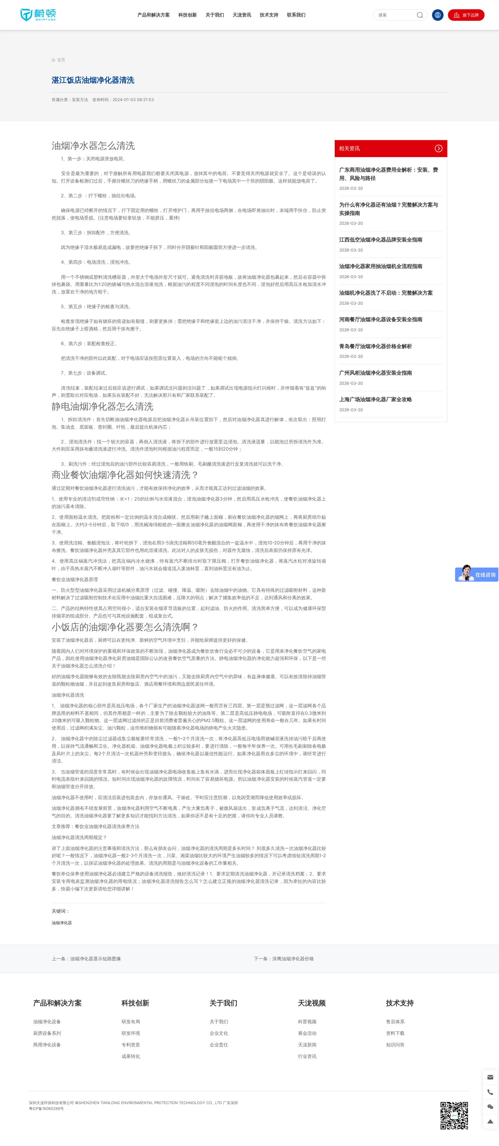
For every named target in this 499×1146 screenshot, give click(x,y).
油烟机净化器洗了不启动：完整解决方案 (386, 293)
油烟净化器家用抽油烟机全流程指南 (380, 266)
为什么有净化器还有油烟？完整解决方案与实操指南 (388, 209)
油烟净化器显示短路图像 (95, 958)
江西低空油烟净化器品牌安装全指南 (380, 239)
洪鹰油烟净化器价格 (293, 958)
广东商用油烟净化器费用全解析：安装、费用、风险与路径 (388, 174)
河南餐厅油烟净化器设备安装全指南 (380, 319)
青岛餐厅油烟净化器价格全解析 (375, 346)
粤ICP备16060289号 (46, 1108)
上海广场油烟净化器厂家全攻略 (375, 399)
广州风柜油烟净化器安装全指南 (375, 372)
